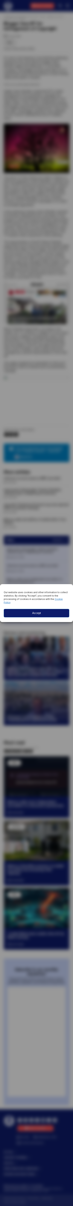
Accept (36, 613)
